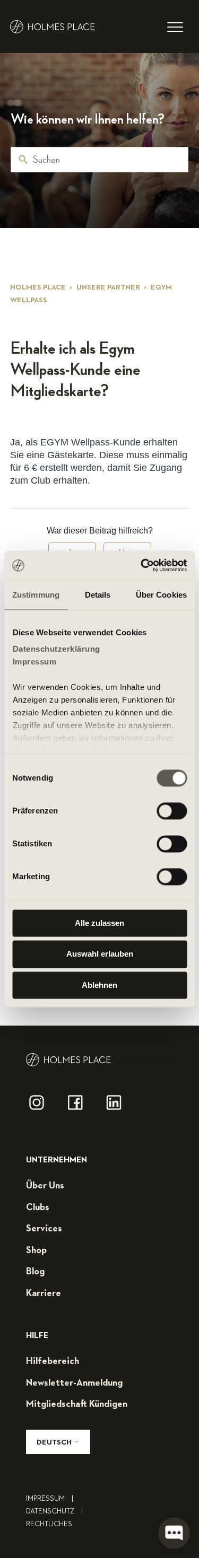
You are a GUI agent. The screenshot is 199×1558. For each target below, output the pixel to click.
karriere (43, 1293)
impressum (49, 1498)
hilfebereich (52, 1361)
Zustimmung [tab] (35, 594)
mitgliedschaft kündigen (76, 1404)
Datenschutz (54, 1511)
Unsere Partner (108, 287)
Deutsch (55, 1442)
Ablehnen (99, 985)
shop (36, 1250)
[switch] (172, 810)
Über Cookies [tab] (161, 594)
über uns (45, 1186)
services (44, 1228)
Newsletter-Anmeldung (74, 1383)
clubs (37, 1207)
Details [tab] (98, 594)
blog (35, 1271)
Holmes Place (38, 287)
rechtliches (49, 1524)
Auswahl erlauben (99, 954)
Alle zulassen (99, 922)
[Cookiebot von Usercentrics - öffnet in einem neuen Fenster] (142, 565)
